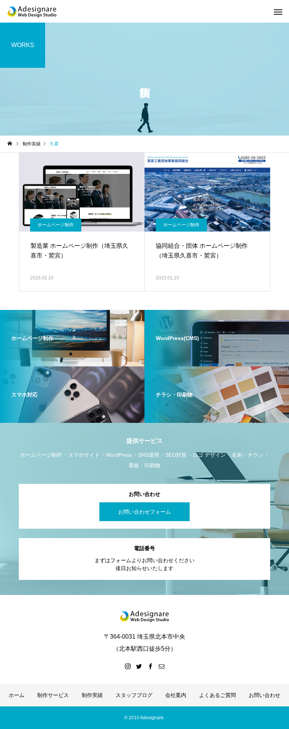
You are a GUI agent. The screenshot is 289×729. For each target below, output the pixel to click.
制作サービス (53, 695)
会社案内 (175, 695)
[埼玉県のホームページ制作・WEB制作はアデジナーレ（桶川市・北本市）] (32, 11)
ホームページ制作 (56, 224)
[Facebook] (150, 666)
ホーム (16, 695)
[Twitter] (139, 666)
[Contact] (161, 666)
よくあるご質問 (217, 695)
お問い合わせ (264, 695)
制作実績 (92, 695)
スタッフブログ (134, 695)
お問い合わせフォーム (144, 512)
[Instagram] (127, 666)
